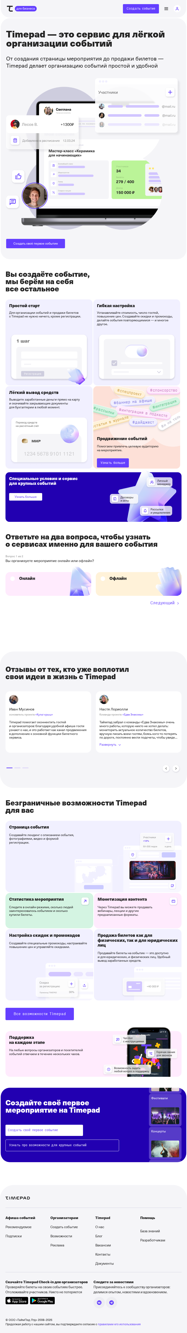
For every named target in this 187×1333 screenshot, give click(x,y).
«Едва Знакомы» (132, 714)
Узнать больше (26, 496)
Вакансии (103, 1245)
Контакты (102, 1254)
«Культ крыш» (44, 714)
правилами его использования (119, 1324)
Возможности (61, 1235)
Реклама (57, 1245)
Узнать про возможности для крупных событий (47, 1145)
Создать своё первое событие (35, 243)
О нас (99, 1226)
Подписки (13, 1235)
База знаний (150, 1230)
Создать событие (141, 9)
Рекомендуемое (18, 1226)
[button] (166, 768)
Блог (98, 1235)
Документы (104, 1263)
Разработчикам (152, 1240)
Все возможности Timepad (40, 1014)
